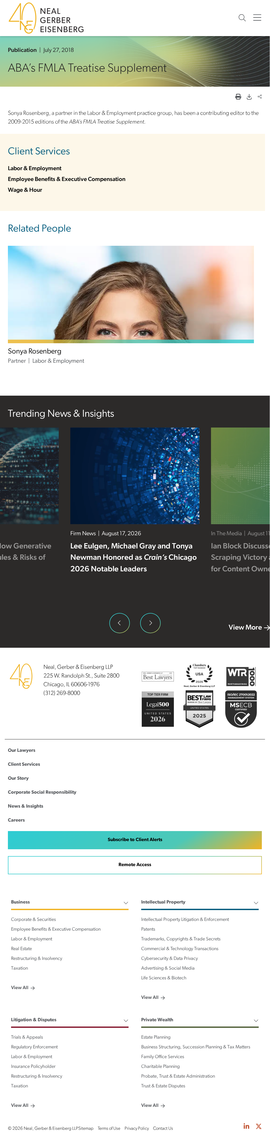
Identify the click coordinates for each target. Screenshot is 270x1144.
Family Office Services (162, 1057)
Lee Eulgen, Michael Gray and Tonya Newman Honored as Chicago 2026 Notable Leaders (133, 558)
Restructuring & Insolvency (36, 958)
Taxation (19, 968)
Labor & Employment (34, 169)
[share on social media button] (260, 97)
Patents (148, 929)
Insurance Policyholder (33, 1066)
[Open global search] (242, 18)
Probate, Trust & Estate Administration (178, 1076)
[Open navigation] (257, 17)
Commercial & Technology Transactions (179, 949)
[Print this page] (238, 97)
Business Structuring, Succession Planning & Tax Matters (195, 1047)
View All (19, 988)
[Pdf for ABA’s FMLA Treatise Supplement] (249, 97)
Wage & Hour (25, 190)
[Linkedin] (246, 1127)
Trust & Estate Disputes (163, 1086)
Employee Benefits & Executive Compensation (66, 179)
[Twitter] (259, 1127)
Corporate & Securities (33, 919)
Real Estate (21, 949)
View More (245, 627)
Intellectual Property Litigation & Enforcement (185, 919)
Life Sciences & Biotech (163, 978)
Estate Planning (155, 1037)
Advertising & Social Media (168, 968)
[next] (150, 623)
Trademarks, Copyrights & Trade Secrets (180, 939)
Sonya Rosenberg (34, 351)
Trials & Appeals (27, 1037)
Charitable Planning (160, 1066)
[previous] (119, 623)
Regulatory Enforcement (34, 1047)
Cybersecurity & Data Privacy (169, 958)
